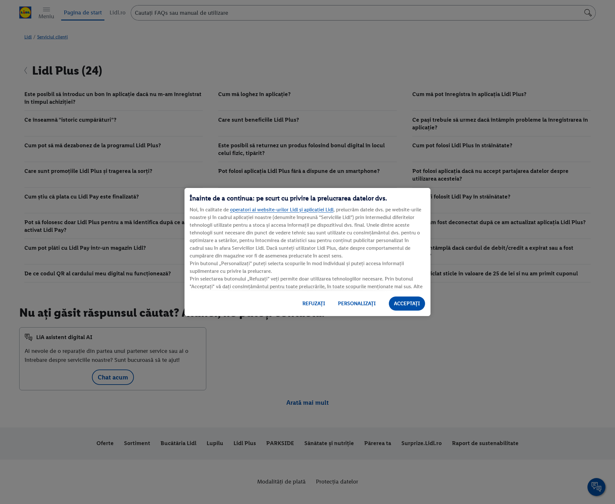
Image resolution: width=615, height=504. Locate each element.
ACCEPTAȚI (407, 303)
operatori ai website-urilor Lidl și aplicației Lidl (281, 210)
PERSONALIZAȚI (357, 303)
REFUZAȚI (313, 303)
